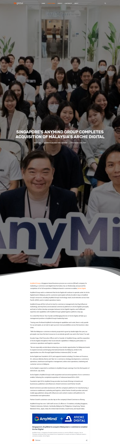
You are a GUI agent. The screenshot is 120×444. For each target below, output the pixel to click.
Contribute (68, 3)
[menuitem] (43, 3)
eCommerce (47, 142)
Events (60, 3)
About (76, 3)
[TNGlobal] (18, 3)
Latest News (51, 3)
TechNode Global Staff (79, 142)
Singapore (64, 142)
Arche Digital (82, 288)
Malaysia (54, 142)
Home (43, 3)
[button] (105, 3)
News (59, 142)
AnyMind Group (35, 283)
